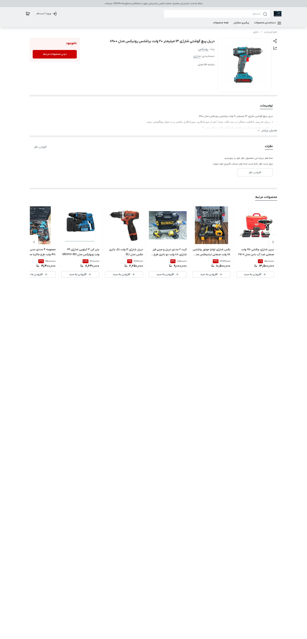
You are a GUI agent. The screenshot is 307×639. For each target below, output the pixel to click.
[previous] (273, 242)
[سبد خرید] (28, 14)
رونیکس (203, 49)
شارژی (256, 32)
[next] (34, 242)
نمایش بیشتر (269, 130)
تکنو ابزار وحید (270, 32)
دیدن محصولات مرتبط (55, 54)
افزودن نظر (40, 147)
